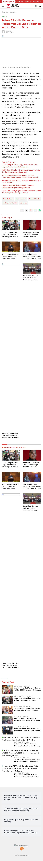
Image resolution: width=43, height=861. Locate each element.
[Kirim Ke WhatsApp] (39, 210)
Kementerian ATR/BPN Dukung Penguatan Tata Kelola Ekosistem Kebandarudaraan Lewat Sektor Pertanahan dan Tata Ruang (26, 776)
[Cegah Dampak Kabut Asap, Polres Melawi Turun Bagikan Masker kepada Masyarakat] (11, 225)
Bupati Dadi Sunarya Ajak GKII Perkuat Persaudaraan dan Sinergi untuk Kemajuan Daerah (21, 192)
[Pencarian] (40, 6)
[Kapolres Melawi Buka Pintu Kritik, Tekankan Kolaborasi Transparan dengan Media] (11, 347)
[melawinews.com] (12, 6)
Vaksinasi (23, 203)
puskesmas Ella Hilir (10, 203)
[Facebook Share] (22, 210)
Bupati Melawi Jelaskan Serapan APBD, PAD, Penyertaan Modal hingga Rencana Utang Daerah (20, 176)
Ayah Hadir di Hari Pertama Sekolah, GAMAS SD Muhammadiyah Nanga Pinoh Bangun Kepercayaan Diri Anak (27, 689)
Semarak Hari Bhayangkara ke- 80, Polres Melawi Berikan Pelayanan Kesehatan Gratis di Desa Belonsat (27, 709)
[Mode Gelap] (36, 6)
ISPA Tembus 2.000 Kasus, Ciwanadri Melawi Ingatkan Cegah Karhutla (21, 181)
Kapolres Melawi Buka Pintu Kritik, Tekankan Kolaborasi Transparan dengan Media (18, 187)
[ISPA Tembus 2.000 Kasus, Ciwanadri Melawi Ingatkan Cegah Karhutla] (32, 247)
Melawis (8, 31)
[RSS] (22, 849)
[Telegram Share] (35, 210)
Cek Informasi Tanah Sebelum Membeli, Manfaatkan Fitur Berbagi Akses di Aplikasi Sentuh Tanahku (27, 745)
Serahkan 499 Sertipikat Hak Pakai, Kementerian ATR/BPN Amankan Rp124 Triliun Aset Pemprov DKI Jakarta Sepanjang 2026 (27, 760)
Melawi (4, 17)
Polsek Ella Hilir (34, 199)
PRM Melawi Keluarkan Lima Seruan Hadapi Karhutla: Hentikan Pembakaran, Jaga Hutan (21, 171)
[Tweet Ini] (26, 210)
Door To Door (8, 199)
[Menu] (3, 6)
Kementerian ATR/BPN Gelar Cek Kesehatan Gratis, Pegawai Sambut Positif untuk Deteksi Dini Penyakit (27, 730)
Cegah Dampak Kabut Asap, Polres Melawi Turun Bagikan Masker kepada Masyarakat (19, 166)
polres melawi (21, 199)
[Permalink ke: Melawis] (3, 32)
